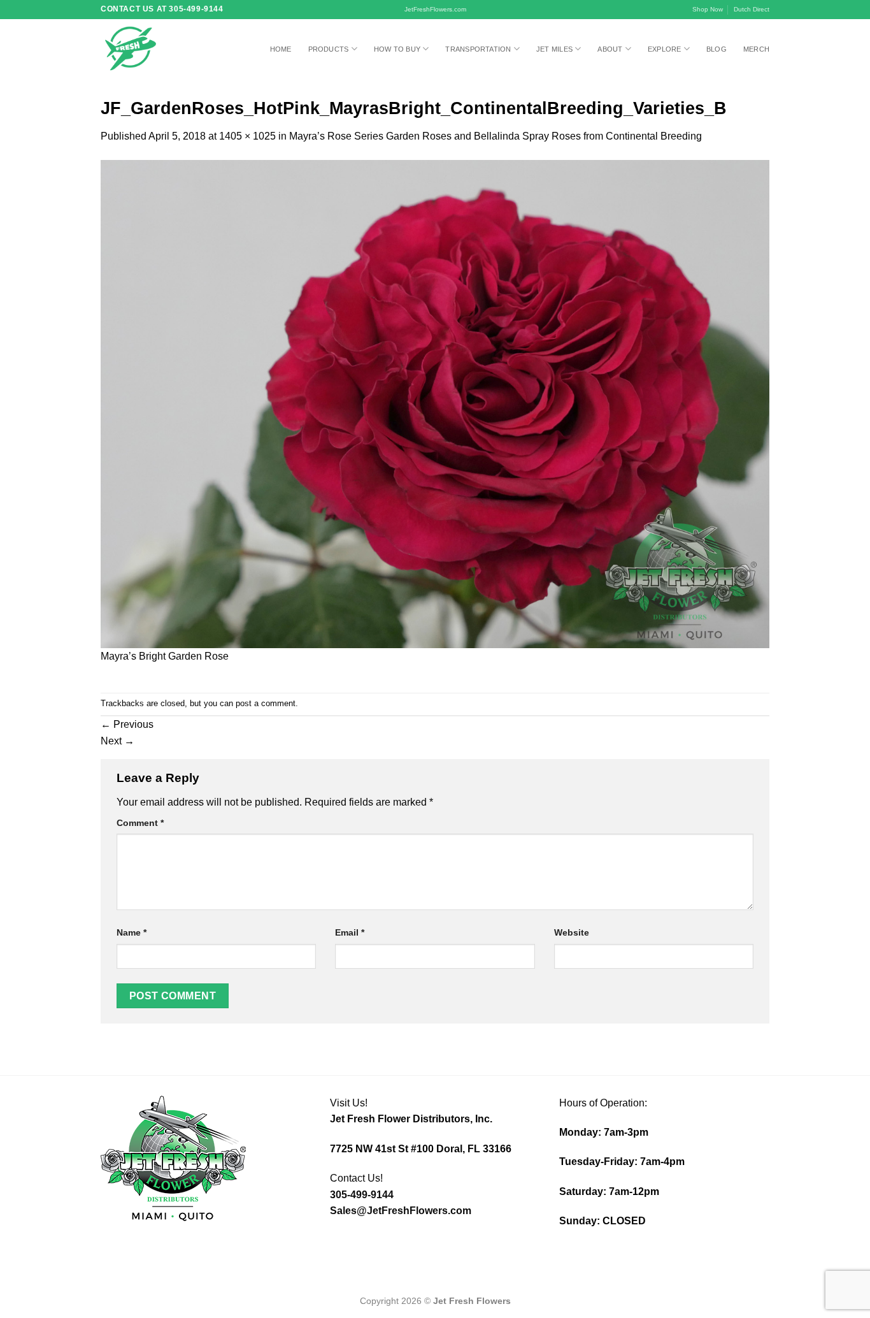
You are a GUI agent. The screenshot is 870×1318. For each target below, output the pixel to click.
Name (131, 932)
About (609, 49)
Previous (127, 724)
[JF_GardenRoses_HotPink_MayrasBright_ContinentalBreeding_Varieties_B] (435, 403)
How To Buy (397, 49)
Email (349, 932)
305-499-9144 (362, 1194)
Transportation (478, 49)
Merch (756, 49)
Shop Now (707, 9)
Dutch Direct (751, 9)
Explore (664, 49)
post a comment (266, 703)
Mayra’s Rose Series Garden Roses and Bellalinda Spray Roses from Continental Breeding (495, 136)
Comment (140, 823)
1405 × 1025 (247, 136)
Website (571, 932)
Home (281, 49)
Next (117, 740)
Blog (716, 49)
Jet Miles (554, 49)
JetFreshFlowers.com (435, 9)
